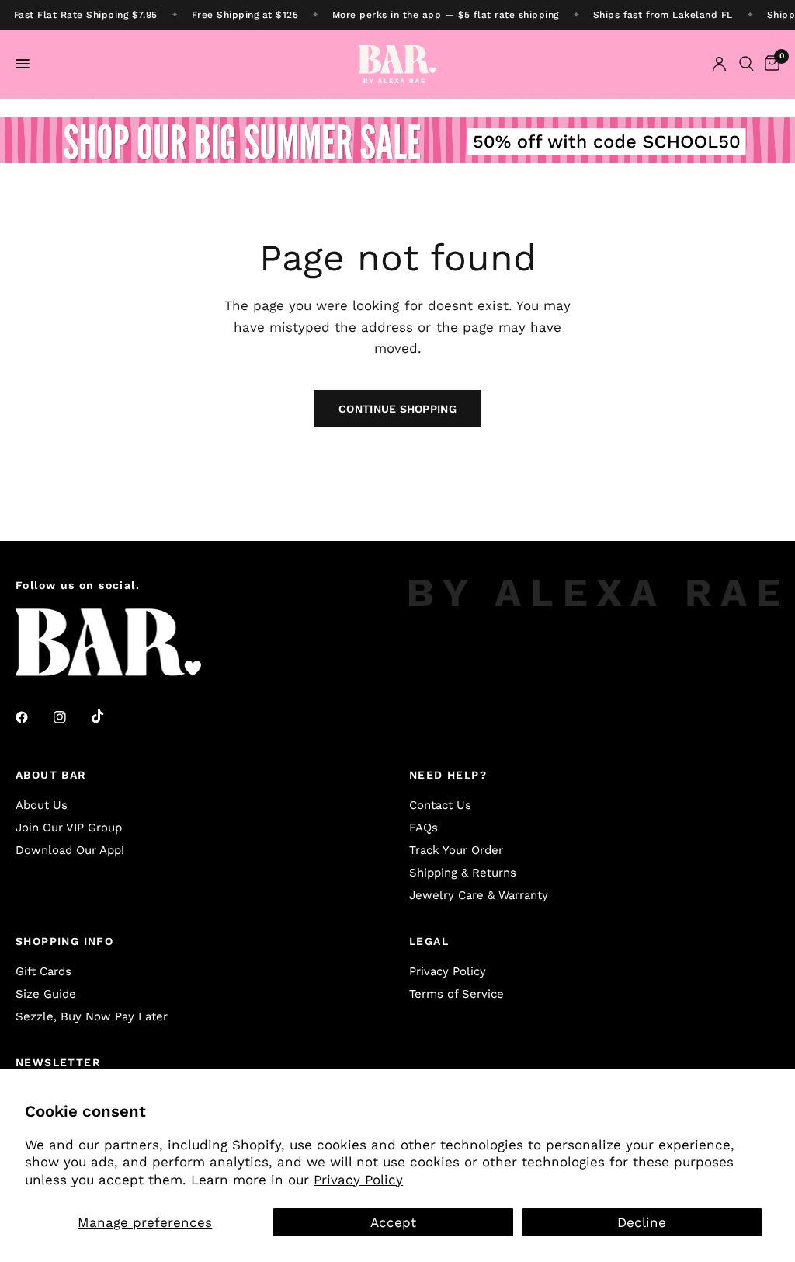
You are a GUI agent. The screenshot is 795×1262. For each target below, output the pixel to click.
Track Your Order (456, 850)
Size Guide (46, 994)
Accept (393, 1222)
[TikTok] (109, 716)
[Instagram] (71, 717)
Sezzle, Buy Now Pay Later (92, 1016)
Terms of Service (456, 994)
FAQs (423, 828)
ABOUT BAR (51, 774)
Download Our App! (70, 850)
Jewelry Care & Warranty (478, 895)
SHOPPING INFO (64, 941)
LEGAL (429, 941)
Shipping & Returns (462, 873)
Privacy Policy (358, 1179)
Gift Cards (43, 971)
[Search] (746, 64)
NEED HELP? (448, 774)
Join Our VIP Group (69, 828)
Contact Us (440, 805)
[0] (769, 64)
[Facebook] (33, 717)
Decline (641, 1222)
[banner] (397, 15)
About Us (42, 805)
